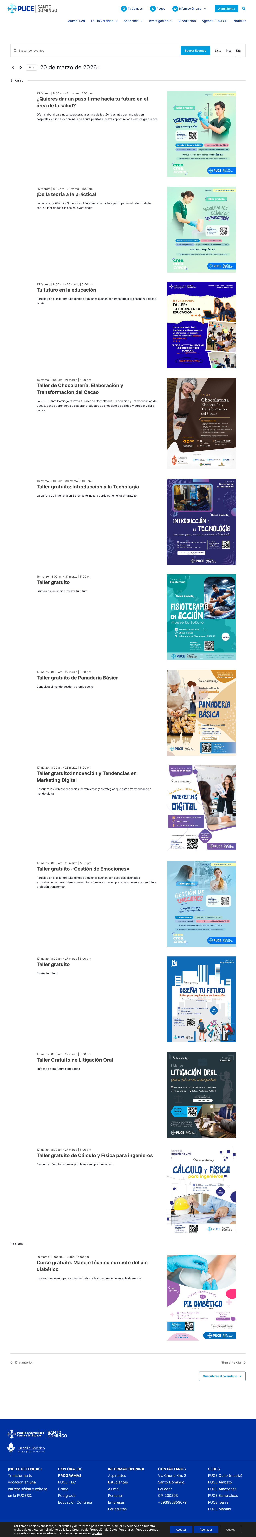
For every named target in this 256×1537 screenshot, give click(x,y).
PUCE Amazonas (222, 1489)
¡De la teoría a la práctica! (66, 194)
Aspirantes (117, 1475)
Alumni (113, 1489)
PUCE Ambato (220, 1482)
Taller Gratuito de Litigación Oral (75, 1060)
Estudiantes (118, 1482)
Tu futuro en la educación (66, 290)
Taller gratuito (53, 582)
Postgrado (67, 1495)
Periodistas (117, 1509)
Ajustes (230, 1529)
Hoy (31, 67)
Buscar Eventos (195, 50)
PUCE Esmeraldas (223, 1495)
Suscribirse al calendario (220, 1376)
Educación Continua (75, 1502)
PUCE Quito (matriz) (225, 1475)
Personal (115, 1495)
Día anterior (24, 1362)
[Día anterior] (12, 67)
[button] (204, 9)
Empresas (116, 1502)
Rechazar (206, 1529)
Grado (63, 1489)
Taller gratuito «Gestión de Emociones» (83, 869)
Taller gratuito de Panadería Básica (78, 678)
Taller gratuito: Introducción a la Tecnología (88, 487)
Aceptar (181, 1529)
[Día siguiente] (20, 67)
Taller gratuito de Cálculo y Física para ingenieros (95, 1155)
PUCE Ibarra (218, 1502)
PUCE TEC (67, 1482)
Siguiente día (231, 1362)
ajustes (97, 1533)
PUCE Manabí (219, 1509)
